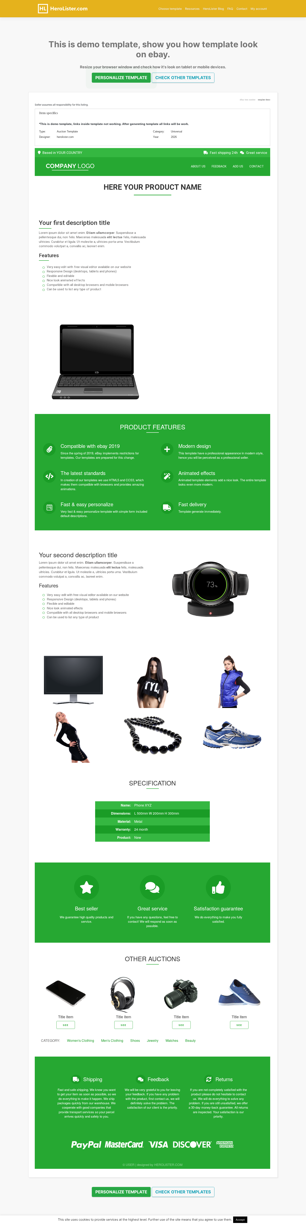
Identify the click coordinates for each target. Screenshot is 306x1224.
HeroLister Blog (213, 8)
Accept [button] (240, 1219)
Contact (241, 8)
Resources (192, 8)
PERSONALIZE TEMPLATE (121, 77)
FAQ (230, 8)
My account (259, 8)
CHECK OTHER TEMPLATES (183, 77)
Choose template (170, 8)
